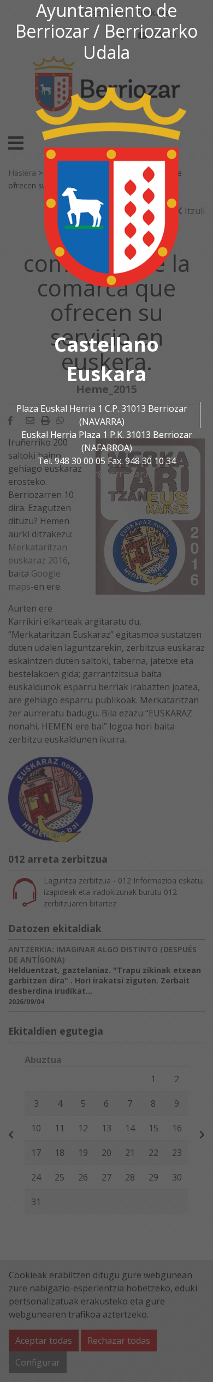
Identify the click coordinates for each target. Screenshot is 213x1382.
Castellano (106, 344)
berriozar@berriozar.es (106, 474)
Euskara (106, 373)
